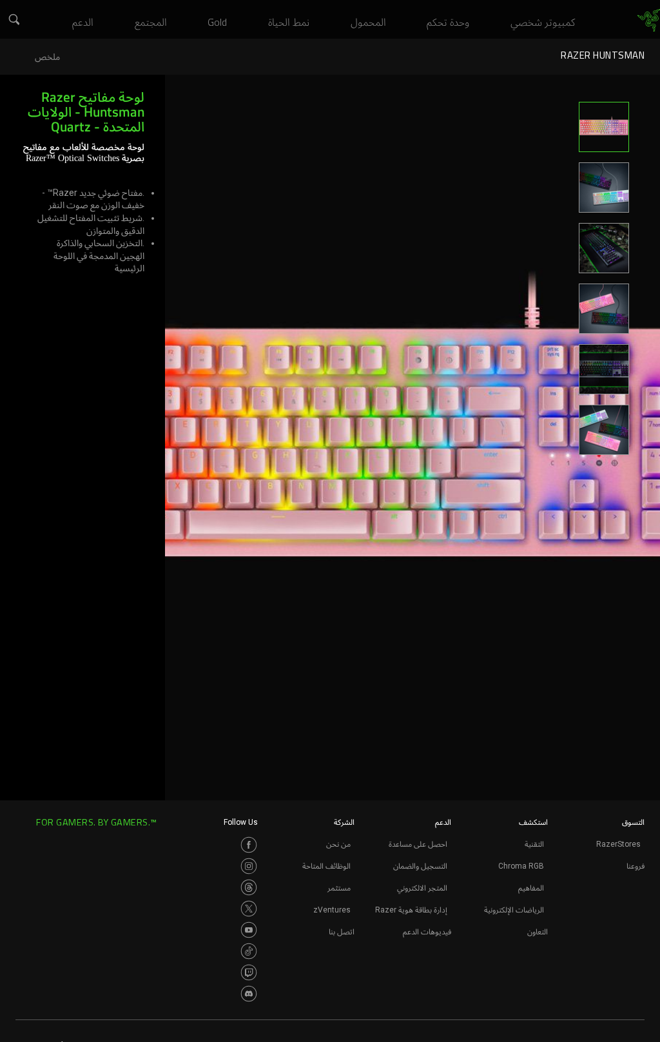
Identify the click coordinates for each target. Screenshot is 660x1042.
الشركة (344, 822)
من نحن (338, 844)
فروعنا (635, 866)
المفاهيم (531, 887)
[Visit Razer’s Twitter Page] (249, 909)
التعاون (537, 931)
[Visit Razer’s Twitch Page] (249, 972)
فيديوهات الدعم (427, 931)
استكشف (533, 822)
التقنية (534, 844)
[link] (648, 20)
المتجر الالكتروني (422, 887)
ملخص (47, 57)
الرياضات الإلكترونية (514, 909)
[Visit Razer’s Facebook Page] (249, 845)
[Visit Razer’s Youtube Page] (249, 930)
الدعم (443, 822)
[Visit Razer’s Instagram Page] (249, 866)
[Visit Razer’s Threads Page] (249, 887)
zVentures (332, 909)
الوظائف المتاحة (326, 866)
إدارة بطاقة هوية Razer (411, 909)
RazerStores (618, 844)
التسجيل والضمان (420, 866)
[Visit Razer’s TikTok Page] (249, 951)
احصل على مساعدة (418, 844)
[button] (12, 20)
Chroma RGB (521, 866)
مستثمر (339, 887)
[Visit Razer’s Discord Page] (249, 994)
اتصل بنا (341, 931)
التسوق (633, 822)
